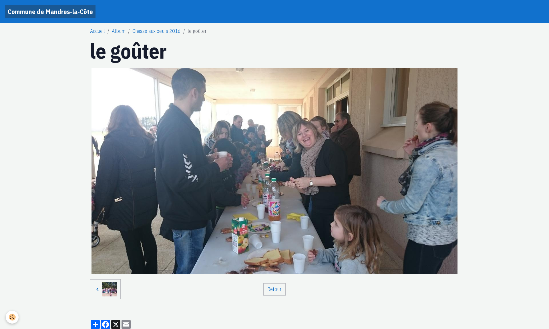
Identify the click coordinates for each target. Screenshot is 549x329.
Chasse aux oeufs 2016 (156, 31)
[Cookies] (12, 317)
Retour (274, 289)
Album (119, 31)
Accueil (97, 31)
